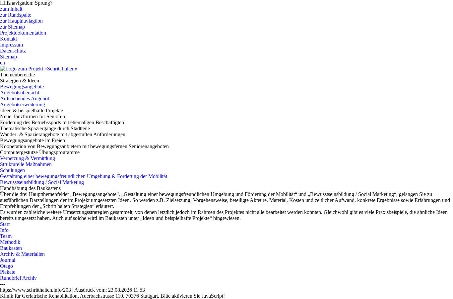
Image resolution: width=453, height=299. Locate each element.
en (2, 62)
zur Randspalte (15, 15)
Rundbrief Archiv (18, 278)
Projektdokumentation (23, 33)
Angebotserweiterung (22, 104)
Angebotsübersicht (19, 92)
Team (6, 236)
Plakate (7, 272)
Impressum (11, 45)
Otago (6, 266)
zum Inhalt (11, 9)
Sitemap (8, 56)
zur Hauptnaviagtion (21, 21)
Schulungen (12, 170)
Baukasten (11, 248)
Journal (7, 260)
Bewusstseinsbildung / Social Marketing (42, 182)
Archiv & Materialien (22, 254)
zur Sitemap (12, 27)
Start (5, 224)
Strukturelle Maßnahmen (26, 164)
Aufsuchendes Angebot (24, 98)
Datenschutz (13, 50)
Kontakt (8, 39)
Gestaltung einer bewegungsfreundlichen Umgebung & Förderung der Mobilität (83, 176)
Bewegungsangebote (22, 86)
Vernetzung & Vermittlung (27, 158)
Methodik (10, 242)
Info (4, 230)
